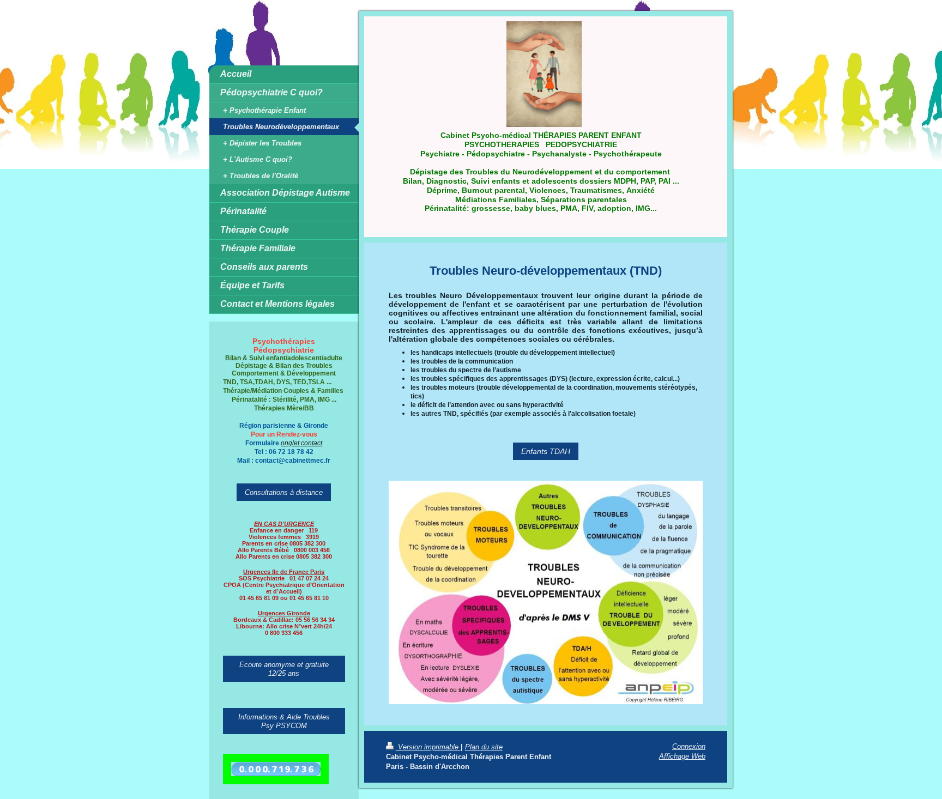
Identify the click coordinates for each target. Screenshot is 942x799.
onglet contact (301, 443)
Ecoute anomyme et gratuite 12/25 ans (284, 668)
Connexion (688, 746)
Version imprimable (428, 746)
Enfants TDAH (545, 451)
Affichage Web (682, 756)
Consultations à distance (284, 492)
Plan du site (484, 746)
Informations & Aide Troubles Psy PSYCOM (284, 721)
